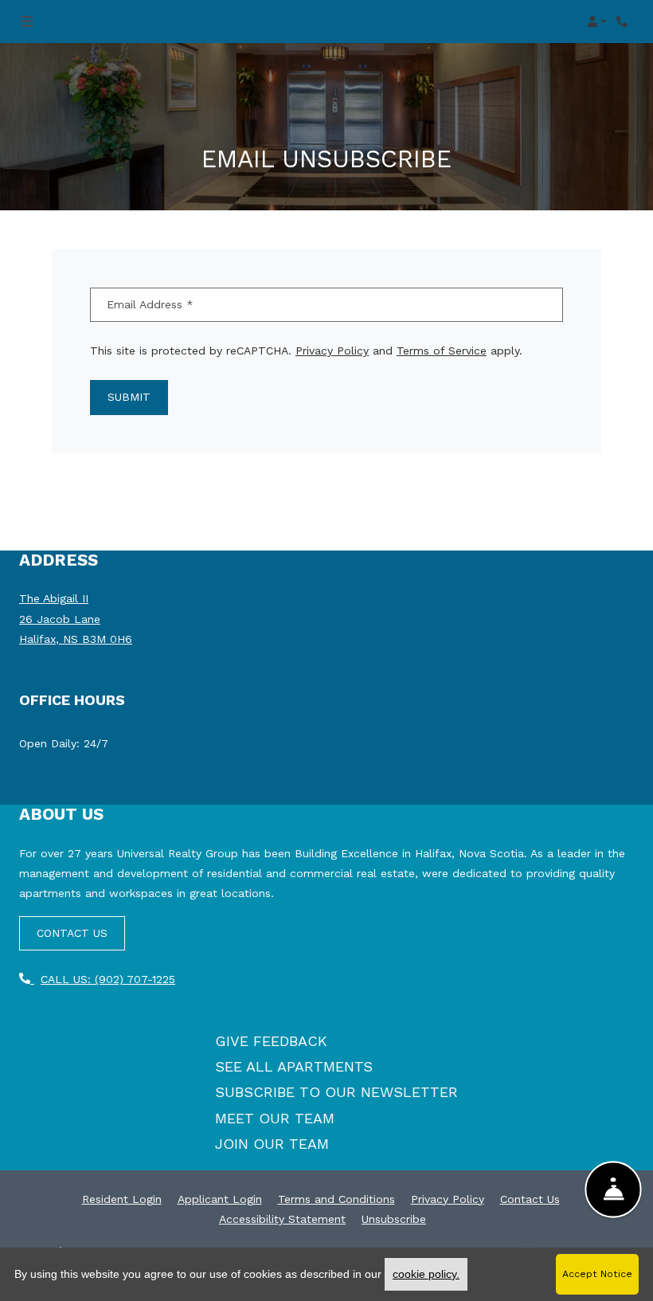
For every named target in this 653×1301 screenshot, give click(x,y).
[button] (596, 21)
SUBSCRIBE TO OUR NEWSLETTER (336, 1092)
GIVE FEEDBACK (271, 1041)
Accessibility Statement (282, 1218)
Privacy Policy (332, 350)
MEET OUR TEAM (274, 1118)
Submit (129, 396)
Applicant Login (220, 1198)
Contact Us (530, 1199)
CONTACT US (72, 933)
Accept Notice (597, 1273)
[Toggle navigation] (27, 21)
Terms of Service (442, 350)
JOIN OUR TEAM (272, 1143)
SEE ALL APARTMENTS (294, 1066)
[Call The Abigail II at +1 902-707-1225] (624, 21)
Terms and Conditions (336, 1198)
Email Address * (150, 304)
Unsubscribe (394, 1218)
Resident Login (122, 1198)
